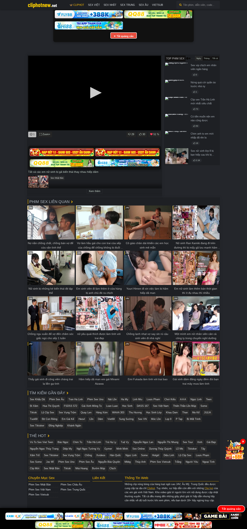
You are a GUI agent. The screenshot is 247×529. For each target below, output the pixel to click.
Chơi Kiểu (170, 399)
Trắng (178, 461)
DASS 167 (143, 405)
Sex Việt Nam (161, 405)
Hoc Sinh (127, 405)
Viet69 (111, 419)
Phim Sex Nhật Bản (40, 484)
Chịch (112, 468)
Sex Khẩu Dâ (37, 399)
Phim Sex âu (56, 399)
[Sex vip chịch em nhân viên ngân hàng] (176, 70)
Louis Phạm (202, 455)
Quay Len (86, 412)
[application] (94, 93)
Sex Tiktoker (37, 425)
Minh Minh (122, 448)
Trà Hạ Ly (110, 442)
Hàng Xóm (102, 412)
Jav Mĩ (50, 461)
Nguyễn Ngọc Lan (143, 442)
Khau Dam (172, 412)
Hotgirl (155, 455)
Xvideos (100, 455)
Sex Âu (143, 4)
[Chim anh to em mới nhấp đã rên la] (176, 139)
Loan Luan (112, 405)
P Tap (179, 419)
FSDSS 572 (70, 405)
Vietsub (157, 4)
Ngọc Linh (196, 399)
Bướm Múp (98, 468)
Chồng (88, 455)
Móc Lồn (156, 419)
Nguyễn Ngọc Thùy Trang (44, 448)
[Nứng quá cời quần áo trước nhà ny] (176, 88)
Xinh (199, 442)
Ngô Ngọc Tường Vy (88, 448)
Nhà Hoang (81, 468)
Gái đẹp (211, 442)
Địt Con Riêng (49, 419)
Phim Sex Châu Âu (71, 484)
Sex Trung (127, 4)
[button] (94, 92)
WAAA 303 (118, 412)
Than (185, 412)
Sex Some (36, 461)
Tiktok (33, 412)
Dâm (100, 419)
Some (203, 405)
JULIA (207, 412)
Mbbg (127, 461)
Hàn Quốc (115, 455)
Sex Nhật (110, 4)
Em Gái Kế (68, 419)
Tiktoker (192, 448)
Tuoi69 (33, 419)
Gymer (108, 448)
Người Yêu (192, 461)
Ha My (124, 399)
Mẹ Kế (196, 412)
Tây (203, 448)
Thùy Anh (140, 461)
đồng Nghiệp (56, 425)
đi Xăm (34, 405)
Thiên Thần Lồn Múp (184, 405)
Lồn (91, 419)
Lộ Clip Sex (47, 412)
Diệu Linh (169, 455)
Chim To (77, 442)
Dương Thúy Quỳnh (160, 448)
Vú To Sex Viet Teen (41, 442)
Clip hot (209, 488)
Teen (208, 399)
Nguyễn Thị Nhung (168, 442)
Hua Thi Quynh (51, 405)
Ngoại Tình (208, 461)
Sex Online (138, 448)
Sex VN (142, 419)
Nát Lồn (112, 399)
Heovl (82, 419)
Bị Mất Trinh (193, 419)
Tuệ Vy (125, 442)
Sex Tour (188, 442)
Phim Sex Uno (95, 399)
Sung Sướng (126, 419)
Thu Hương (135, 412)
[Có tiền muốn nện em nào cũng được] (176, 122)
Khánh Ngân (74, 425)
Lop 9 (168, 419)
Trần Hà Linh (94, 442)
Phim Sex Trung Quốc (73, 489)
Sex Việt (94, 4)
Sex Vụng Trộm (67, 412)
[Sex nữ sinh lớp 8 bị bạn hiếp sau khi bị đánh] (176, 156)
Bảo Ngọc (63, 442)
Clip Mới (34, 468)
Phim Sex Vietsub (160, 461)
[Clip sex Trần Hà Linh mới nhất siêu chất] (176, 105)
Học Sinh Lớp (154, 412)
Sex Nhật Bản (57, 178)
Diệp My (67, 448)
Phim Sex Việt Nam (40, 489)
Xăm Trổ (35, 455)
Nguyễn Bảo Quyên (109, 461)
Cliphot (151, 488)
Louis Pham (153, 399)
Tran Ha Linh (76, 399)
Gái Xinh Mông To (92, 405)
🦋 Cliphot (76, 4)
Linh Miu (137, 399)
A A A (183, 399)
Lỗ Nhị (179, 448)
